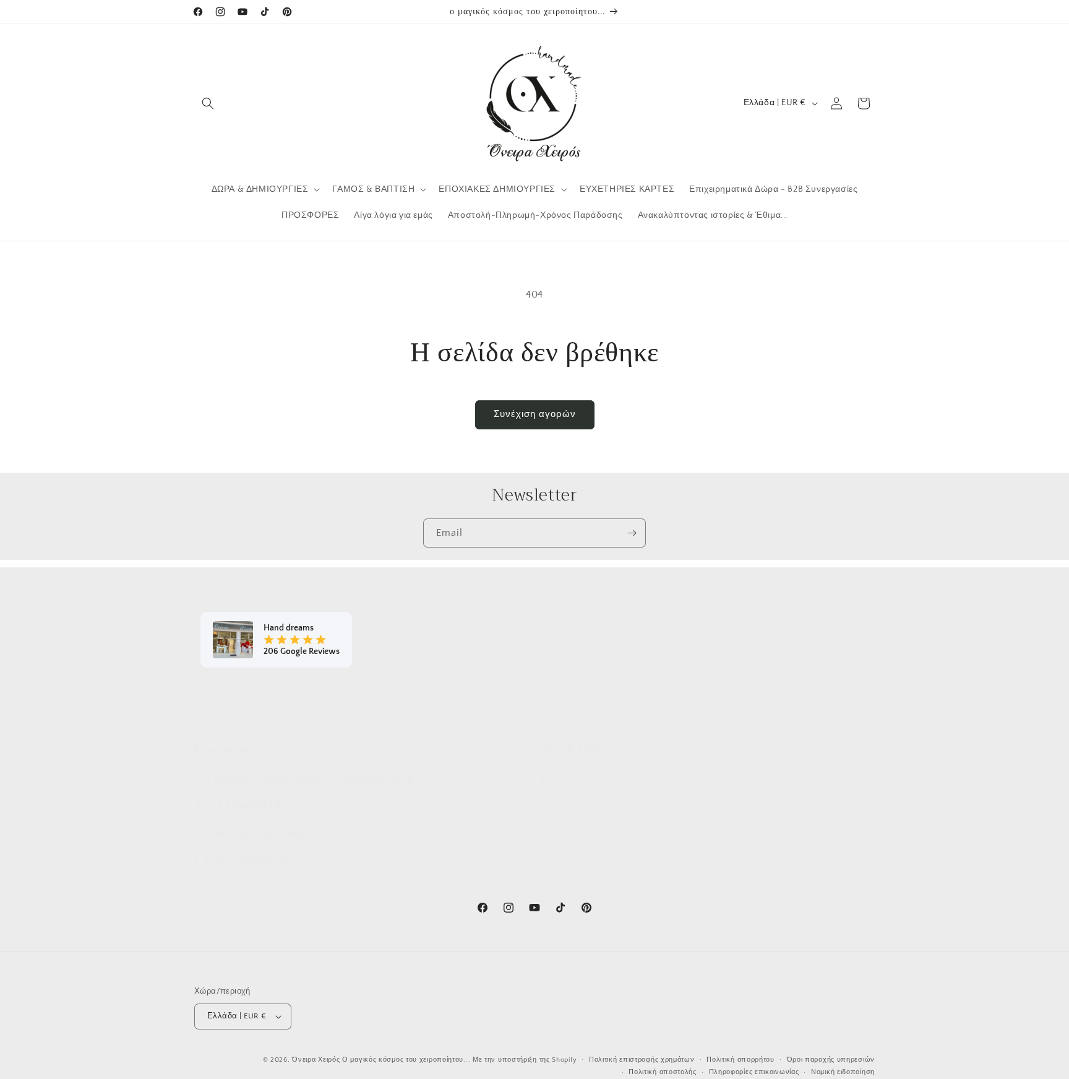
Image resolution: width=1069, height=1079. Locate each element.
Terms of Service (574, 844)
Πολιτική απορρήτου (740, 1060)
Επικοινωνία (566, 779)
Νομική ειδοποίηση (843, 1072)
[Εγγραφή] (631, 533)
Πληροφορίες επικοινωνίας (754, 1072)
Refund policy (568, 866)
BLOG (552, 801)
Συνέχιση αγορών (535, 414)
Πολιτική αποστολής (663, 1072)
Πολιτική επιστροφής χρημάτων (642, 1060)
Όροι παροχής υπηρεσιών (831, 1060)
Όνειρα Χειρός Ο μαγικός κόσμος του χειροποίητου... (381, 1060)
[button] (207, 103)
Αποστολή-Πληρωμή (585, 822)
